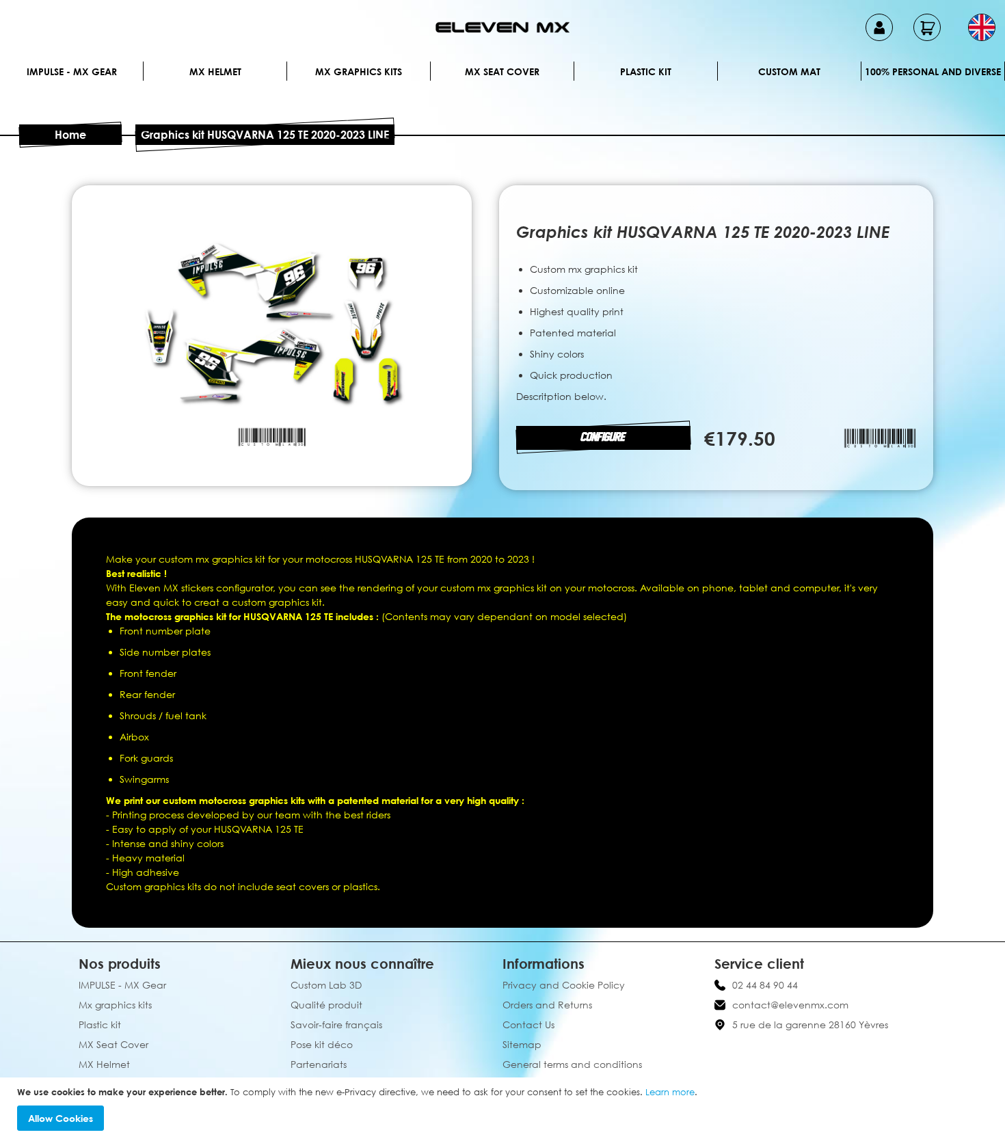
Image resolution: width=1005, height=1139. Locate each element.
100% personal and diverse (933, 71)
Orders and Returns (547, 1004)
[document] (504, 1108)
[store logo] (503, 27)
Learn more (670, 1091)
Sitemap (521, 1044)
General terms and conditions (572, 1064)
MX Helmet (215, 71)
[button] (981, 27)
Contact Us (528, 1024)
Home (70, 135)
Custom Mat (789, 71)
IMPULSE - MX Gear (72, 71)
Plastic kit (645, 71)
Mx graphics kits (358, 71)
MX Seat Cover (502, 71)
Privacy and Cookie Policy (563, 985)
